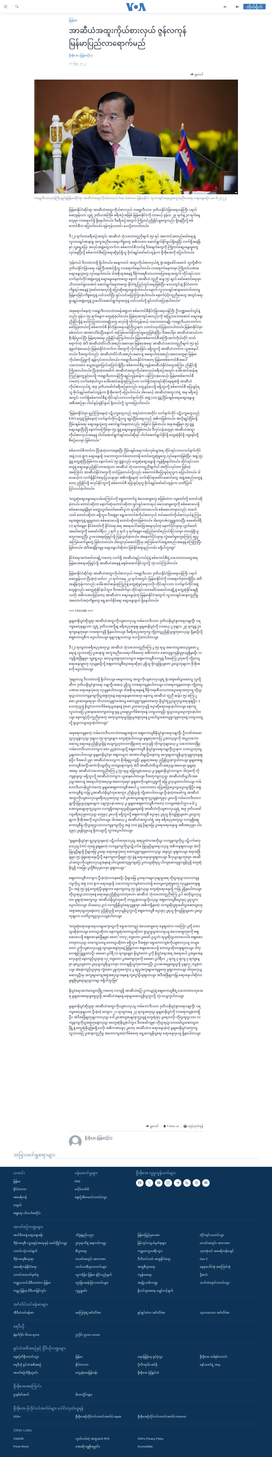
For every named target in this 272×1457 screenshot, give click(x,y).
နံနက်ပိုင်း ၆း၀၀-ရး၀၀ (26, 1334)
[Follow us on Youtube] (158, 1183)
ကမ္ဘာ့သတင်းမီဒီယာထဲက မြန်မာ (32, 1282)
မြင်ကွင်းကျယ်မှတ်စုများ (152, 1242)
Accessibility (145, 1446)
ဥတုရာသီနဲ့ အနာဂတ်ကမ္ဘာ (90, 1242)
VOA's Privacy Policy (150, 1438)
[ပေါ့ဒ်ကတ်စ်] (196, 1183)
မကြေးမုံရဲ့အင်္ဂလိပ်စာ (88, 1312)
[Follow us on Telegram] (177, 1183)
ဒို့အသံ (204, 1274)
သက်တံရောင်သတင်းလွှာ (215, 1282)
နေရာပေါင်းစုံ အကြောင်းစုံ (215, 1266)
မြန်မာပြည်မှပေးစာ (148, 1235)
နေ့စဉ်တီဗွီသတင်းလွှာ (26, 1356)
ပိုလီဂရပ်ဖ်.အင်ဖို (147, 1364)
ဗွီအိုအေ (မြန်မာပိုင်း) (81, 55)
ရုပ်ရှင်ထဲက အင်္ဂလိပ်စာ (151, 1312)
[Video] (237, 7)
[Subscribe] (206, 1183)
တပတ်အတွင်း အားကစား (90, 1258)
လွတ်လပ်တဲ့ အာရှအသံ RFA (92, 1438)
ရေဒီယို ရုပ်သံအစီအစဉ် (27, 1364)
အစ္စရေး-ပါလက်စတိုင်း (27, 1212)
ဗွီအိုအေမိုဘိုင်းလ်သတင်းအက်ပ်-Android (162, 1416)
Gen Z (204, 1258)
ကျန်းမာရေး (145, 1274)
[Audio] (225, 7)
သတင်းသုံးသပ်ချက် (25, 1250)
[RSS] (187, 1183)
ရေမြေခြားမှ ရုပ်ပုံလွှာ (150, 1356)
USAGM (18, 1438)
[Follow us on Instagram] (168, 1183)
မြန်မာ (73, 20)
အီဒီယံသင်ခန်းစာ (23, 1312)
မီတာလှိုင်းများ (83, 1394)
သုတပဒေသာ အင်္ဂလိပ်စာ (214, 1312)
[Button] (196, 74)
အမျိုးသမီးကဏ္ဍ (148, 1282)
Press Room (21, 1446)
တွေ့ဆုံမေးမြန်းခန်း (86, 1372)
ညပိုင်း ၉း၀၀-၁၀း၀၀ (87, 1334)
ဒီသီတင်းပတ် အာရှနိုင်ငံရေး (154, 1258)
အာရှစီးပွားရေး (146, 1266)
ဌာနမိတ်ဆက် (21, 1394)
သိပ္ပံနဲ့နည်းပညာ (84, 1235)
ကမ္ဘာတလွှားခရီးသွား (150, 1250)
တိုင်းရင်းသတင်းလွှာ (212, 1235)
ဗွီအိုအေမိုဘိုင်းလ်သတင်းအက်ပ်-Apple (98, 1416)
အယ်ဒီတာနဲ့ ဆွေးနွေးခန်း (28, 1235)
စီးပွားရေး (81, 1250)
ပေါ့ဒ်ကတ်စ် (82, 1189)
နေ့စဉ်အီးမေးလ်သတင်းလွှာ (91, 1197)
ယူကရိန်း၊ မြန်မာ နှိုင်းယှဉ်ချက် (93, 1274)
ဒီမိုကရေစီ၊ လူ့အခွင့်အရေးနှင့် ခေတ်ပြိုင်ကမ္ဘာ (40, 1242)
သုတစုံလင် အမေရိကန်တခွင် (217, 1250)
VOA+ (17, 1416)
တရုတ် (17, 1205)
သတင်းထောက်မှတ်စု (26, 1274)
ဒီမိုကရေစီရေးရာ (23, 1258)
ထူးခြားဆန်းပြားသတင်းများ (92, 1282)
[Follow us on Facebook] (140, 1183)
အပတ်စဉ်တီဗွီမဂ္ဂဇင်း (25, 1372)
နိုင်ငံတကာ (19, 1189)
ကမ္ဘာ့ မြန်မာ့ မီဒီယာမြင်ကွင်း (29, 1290)
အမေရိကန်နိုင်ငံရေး (25, 1266)
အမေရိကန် (20, 1197)
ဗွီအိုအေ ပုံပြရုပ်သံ (148, 1372)
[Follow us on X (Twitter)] (149, 1183)
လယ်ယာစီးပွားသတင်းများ (91, 1266)
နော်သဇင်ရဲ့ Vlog (210, 1364)
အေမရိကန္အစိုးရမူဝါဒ (87, 1446)
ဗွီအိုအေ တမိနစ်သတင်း (214, 1356)
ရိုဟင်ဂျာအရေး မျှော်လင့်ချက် (155, 1290)
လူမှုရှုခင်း (81, 1290)
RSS (77, 1181)
